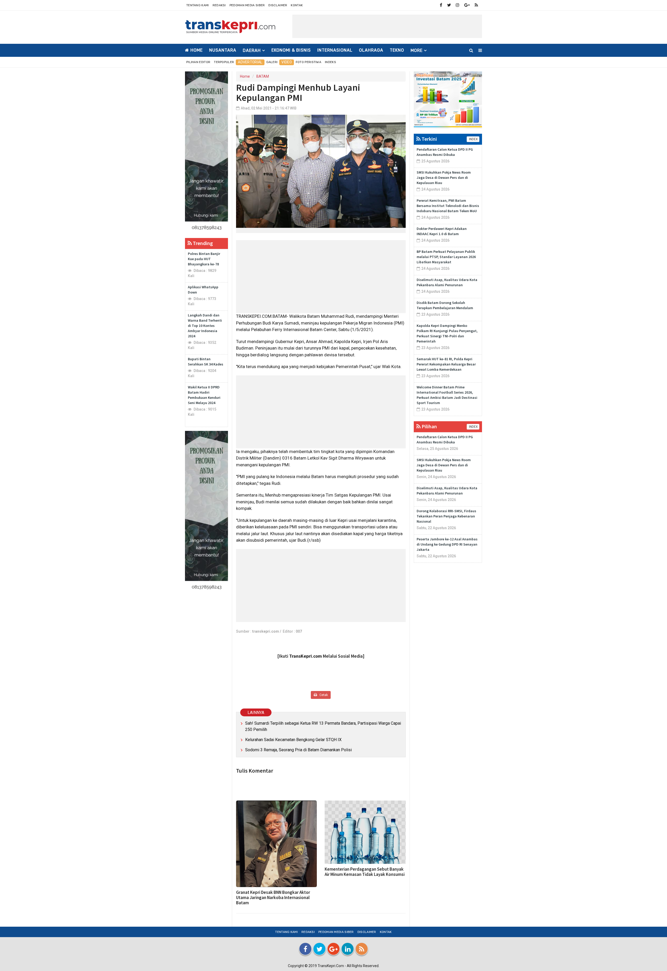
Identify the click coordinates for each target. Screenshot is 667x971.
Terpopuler (224, 62)
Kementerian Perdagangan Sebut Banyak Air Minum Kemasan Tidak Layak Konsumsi (365, 871)
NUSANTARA (222, 50)
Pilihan (429, 426)
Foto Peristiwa (308, 62)
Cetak (323, 695)
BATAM (262, 76)
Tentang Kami (197, 5)
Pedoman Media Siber (247, 5)
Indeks (330, 62)
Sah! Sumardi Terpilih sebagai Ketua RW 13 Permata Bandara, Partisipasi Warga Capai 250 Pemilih (323, 726)
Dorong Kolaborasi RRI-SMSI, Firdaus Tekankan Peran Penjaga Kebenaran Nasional (446, 516)
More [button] (417, 50)
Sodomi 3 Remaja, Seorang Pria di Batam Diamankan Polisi (298, 749)
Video (286, 62)
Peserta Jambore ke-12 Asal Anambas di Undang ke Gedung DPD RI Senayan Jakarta (447, 544)
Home (196, 50)
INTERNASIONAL (335, 50)
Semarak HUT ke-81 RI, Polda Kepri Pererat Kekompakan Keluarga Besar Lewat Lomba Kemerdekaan (446, 364)
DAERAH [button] (252, 50)
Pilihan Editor (198, 62)
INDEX (473, 139)
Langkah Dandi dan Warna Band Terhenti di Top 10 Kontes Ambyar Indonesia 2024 (205, 325)
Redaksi (219, 5)
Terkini (429, 139)
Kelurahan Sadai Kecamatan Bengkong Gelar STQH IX (293, 739)
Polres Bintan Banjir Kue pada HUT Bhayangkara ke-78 (204, 258)
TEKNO (397, 50)
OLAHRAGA (371, 50)
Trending (202, 243)
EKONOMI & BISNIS (291, 50)
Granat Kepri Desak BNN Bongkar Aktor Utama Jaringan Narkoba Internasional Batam (273, 897)
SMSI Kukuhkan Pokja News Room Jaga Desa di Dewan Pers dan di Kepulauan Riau (444, 177)
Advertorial (250, 62)
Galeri (272, 62)
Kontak (297, 5)
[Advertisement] (387, 26)
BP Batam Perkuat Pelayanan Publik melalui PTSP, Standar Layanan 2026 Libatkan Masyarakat (446, 256)
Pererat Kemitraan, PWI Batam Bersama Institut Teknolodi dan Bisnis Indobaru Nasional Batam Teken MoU (448, 205)
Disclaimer (277, 5)
